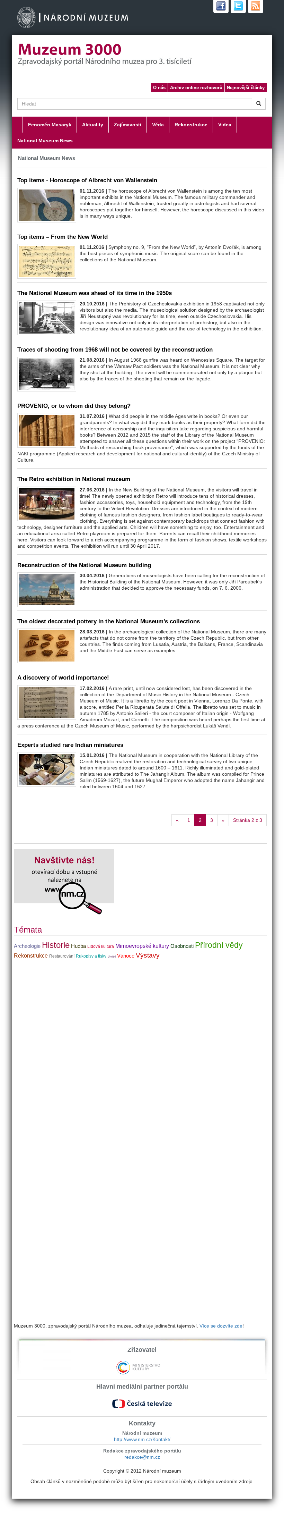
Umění (112, 956)
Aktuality (92, 124)
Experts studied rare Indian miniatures (70, 744)
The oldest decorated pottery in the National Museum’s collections (108, 621)
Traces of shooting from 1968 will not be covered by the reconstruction (115, 349)
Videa (224, 124)
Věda (158, 124)
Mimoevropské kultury (142, 946)
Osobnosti (182, 946)
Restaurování (61, 956)
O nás (159, 87)
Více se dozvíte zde (220, 1326)
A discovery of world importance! (63, 677)
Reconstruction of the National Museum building (84, 565)
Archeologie (27, 946)
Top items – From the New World (62, 236)
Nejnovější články (246, 87)
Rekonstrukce (191, 124)
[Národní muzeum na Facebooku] (221, 6)
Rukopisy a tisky (91, 956)
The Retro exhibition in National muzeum (73, 478)
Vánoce (125, 956)
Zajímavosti (127, 124)
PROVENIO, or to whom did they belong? (74, 405)
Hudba (78, 946)
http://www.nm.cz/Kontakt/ (142, 1439)
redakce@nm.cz (142, 1457)
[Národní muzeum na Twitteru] (238, 6)
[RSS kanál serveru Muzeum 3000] (255, 6)
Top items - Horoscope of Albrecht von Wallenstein (87, 180)
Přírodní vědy (219, 945)
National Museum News (45, 140)
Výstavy (148, 955)
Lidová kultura (100, 946)
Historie (56, 945)
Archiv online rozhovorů (196, 87)
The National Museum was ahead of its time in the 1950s (94, 292)
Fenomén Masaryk (49, 124)
